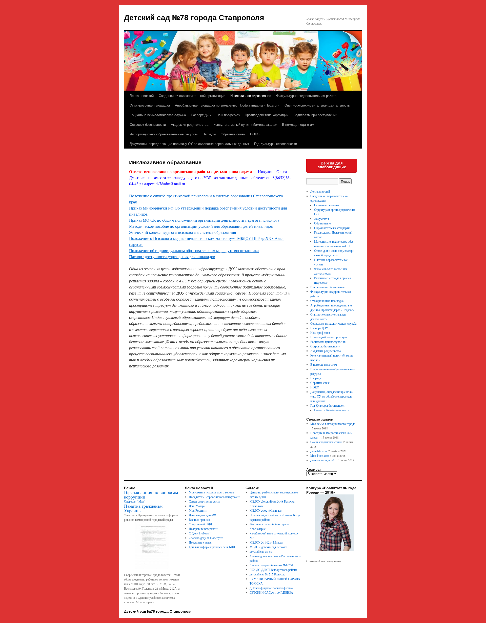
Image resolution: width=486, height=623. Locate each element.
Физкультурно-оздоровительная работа (306, 95)
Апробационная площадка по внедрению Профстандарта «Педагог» (227, 105)
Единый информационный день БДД (212, 547)
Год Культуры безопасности (275, 143)
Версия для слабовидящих (332, 165)
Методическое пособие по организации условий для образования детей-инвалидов (201, 226)
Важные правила (199, 519)
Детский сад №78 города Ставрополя (194, 17)
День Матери (318, 451)
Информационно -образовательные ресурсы (163, 134)
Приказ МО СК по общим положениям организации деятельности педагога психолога (204, 220)
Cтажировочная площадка (150, 105)
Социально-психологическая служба (158, 114)
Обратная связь (233, 134)
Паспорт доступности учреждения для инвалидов (172, 256)
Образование (322, 223)
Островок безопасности (148, 124)
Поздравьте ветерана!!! (203, 529)
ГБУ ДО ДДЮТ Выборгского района (273, 570)
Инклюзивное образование (250, 95)
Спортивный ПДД (200, 524)
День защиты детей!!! (323, 460)
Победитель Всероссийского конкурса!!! (214, 497)
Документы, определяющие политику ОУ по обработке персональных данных (189, 143)
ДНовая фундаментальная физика (271, 588)
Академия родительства (189, 124)
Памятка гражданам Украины (143, 508)
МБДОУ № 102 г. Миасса (266, 542)
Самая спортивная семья (326, 442)
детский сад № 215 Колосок (267, 574)
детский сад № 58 (261, 551)
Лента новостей (142, 95)
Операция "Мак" (134, 501)
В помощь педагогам (298, 124)
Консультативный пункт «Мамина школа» (245, 124)
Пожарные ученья (200, 542)
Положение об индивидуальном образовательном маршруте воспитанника (194, 250)
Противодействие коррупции (266, 114)
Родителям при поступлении (315, 114)
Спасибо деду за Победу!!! (206, 538)
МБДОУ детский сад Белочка (268, 547)
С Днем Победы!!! (200, 533)
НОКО (254, 134)
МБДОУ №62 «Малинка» (266, 510)
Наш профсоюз (228, 114)
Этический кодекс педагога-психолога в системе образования (182, 232)
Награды (209, 134)
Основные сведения (326, 205)
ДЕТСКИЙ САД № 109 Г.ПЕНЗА (271, 592)
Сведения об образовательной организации (192, 95)
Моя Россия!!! (319, 455)
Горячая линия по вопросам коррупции (151, 494)
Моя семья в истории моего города (332, 424)
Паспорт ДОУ (201, 114)
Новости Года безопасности (331, 410)
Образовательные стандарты (332, 228)
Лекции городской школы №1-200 (271, 565)
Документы (321, 219)
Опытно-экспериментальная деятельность (317, 105)
